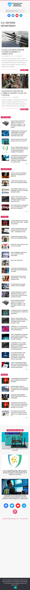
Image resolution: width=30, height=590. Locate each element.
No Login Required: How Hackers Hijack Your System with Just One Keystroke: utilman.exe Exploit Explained (18, 356)
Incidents (16, 97)
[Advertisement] (15, 538)
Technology (19, 56)
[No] (28, 584)
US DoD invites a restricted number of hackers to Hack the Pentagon (14, 93)
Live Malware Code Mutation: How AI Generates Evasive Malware (19, 380)
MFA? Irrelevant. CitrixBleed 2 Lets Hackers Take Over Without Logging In (19, 207)
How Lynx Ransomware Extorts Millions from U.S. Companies (19, 396)
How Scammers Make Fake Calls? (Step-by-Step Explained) (19, 254)
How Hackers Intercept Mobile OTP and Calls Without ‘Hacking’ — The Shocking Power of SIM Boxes (18, 124)
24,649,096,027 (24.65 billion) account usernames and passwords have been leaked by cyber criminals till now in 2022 (19, 159)
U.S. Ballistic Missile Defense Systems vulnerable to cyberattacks (13, 52)
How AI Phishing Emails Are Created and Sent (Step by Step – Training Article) (19, 230)
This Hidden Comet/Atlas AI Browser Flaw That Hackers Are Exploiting (19, 190)
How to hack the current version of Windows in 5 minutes (18, 174)
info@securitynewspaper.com (10, 518)
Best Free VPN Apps (16, 260)
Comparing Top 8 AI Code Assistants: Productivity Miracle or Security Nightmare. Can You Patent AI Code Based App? (19, 346)
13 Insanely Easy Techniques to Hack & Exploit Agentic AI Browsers (19, 312)
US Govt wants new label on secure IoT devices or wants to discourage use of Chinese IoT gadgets (15, 473)
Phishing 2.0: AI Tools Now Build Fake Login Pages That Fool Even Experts (19, 328)
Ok (15, 587)
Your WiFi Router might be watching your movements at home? (19, 270)
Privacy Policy (24, 518)
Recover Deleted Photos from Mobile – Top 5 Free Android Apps (18, 278)
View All (27, 163)
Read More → (24, 70)
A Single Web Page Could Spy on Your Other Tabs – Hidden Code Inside (19, 222)
